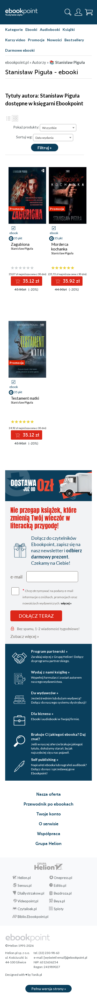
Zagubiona (20, 244)
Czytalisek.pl (27, 909)
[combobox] (58, 127)
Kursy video (15, 40)
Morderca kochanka (59, 246)
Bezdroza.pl (63, 893)
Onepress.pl (63, 878)
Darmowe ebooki (20, 50)
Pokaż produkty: (26, 127)
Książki (69, 29)
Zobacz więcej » (24, 636)
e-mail (16, 577)
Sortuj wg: (24, 137)
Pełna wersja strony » (48, 988)
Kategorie (14, 29)
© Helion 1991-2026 (19, 946)
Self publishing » (44, 759)
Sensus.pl (25, 885)
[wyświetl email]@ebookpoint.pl (65, 957)
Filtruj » (45, 147)
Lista (8, 118)
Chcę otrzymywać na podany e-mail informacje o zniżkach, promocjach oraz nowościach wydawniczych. (50, 596)
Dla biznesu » (42, 713)
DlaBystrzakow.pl (31, 893)
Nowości (54, 40)
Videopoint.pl (28, 901)
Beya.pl (59, 901)
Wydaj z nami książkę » (50, 672)
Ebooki (31, 29)
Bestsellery (74, 40)
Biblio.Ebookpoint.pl (33, 917)
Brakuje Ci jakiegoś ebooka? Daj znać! (58, 736)
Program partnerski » (49, 651)
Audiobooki (50, 29)
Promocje (36, 40)
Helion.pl (24, 878)
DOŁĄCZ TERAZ (36, 616)
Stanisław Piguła (22, 248)
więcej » (66, 603)
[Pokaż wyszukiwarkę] (68, 12)
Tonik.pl (36, 975)
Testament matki (25, 398)
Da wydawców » (44, 693)
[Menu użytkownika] (78, 12)
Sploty (59, 909)
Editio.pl (60, 885)
